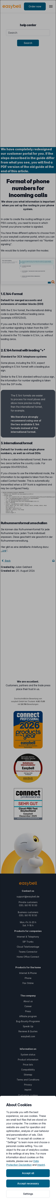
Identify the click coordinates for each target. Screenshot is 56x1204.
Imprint (41, 1164)
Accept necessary (28, 1183)
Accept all (28, 1173)
